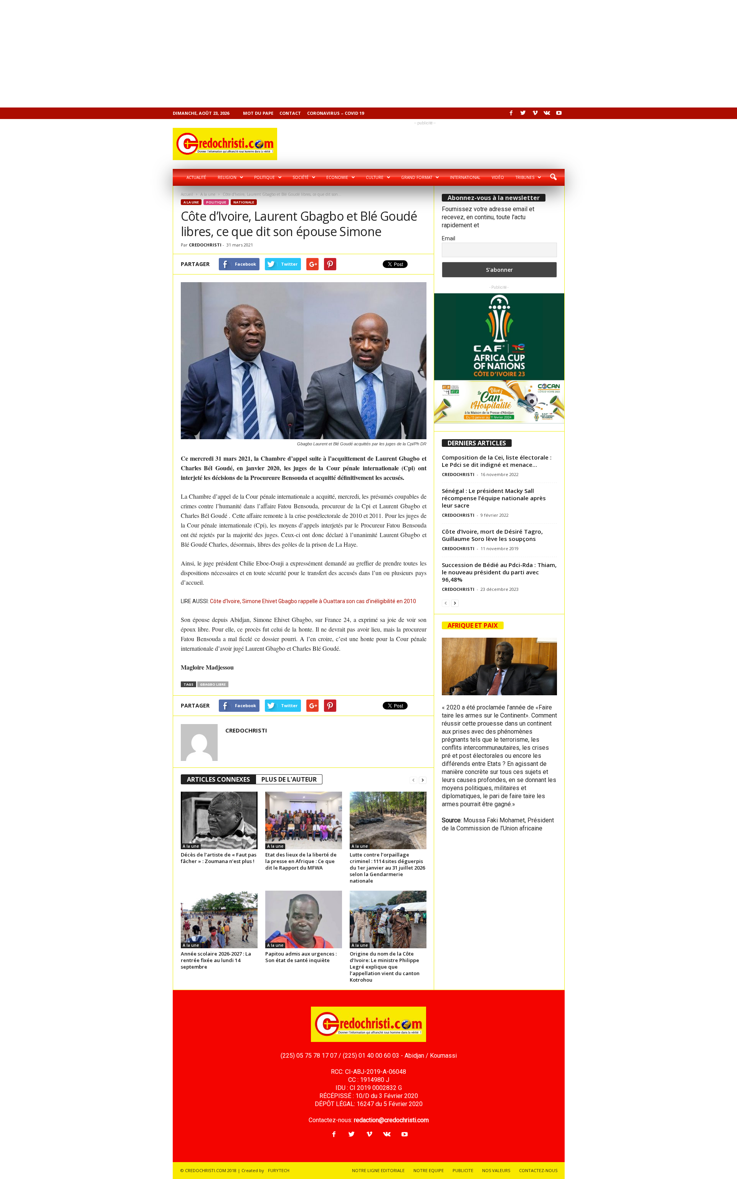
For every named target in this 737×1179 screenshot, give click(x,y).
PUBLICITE (463, 1170)
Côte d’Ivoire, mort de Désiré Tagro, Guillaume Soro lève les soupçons (492, 534)
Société (300, 177)
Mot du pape (258, 113)
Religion (227, 177)
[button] (553, 177)
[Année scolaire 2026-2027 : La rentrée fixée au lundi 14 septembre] (219, 919)
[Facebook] (511, 113)
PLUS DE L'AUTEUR (289, 779)
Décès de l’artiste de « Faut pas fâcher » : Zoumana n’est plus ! (218, 858)
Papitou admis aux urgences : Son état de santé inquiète (301, 957)
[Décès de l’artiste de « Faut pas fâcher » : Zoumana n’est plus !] (219, 820)
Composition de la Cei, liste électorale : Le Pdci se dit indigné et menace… (497, 460)
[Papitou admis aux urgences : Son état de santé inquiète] (303, 919)
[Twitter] (523, 113)
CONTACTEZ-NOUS (538, 1170)
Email (448, 238)
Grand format (416, 177)
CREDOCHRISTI (205, 245)
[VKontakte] (547, 113)
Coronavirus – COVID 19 (335, 113)
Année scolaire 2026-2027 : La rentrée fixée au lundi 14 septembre (216, 960)
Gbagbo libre (213, 684)
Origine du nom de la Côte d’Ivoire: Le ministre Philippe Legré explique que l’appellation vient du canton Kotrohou (385, 966)
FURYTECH (278, 1170)
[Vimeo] (535, 113)
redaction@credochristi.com (391, 1120)
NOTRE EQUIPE (428, 1170)
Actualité (196, 177)
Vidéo (498, 177)
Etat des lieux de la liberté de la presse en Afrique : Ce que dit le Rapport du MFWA (301, 861)
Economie (337, 177)
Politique (264, 177)
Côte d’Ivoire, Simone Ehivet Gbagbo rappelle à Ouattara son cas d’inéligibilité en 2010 (313, 601)
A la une (207, 194)
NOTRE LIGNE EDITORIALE (378, 1170)
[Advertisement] (230, 53)
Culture (374, 177)
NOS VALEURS (496, 1170)
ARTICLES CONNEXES (218, 779)
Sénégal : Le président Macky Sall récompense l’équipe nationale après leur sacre (494, 498)
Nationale (243, 202)
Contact (290, 113)
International (465, 177)
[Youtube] (558, 113)
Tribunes (525, 177)
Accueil (187, 194)
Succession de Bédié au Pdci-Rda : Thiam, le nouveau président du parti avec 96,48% (499, 572)
